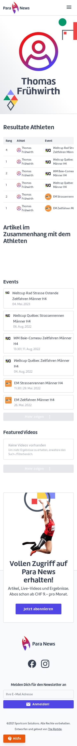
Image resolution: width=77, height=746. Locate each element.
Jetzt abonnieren (38, 609)
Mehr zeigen (38, 416)
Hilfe (14, 738)
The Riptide (55, 729)
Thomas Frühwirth (27, 150)
